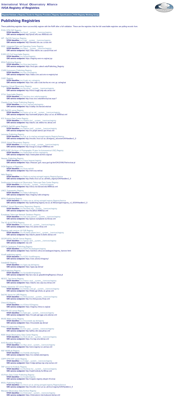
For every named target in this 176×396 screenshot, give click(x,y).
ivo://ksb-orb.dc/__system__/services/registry (38, 337)
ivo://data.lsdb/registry (29, 193)
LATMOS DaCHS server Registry (14, 126)
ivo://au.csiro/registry (28, 72)
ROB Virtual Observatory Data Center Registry (19, 335)
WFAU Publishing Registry (11, 199)
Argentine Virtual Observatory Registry (16, 86)
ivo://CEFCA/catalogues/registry (33, 249)
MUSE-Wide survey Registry (12, 319)
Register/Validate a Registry (13, 15)
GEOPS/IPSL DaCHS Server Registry (16, 239)
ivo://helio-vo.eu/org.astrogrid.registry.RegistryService (41, 177)
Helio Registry (6, 174)
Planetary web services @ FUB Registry (17, 231)
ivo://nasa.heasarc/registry (30, 160)
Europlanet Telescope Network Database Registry (21, 215)
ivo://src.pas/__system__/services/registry (37, 329)
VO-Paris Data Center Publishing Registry (17, 375)
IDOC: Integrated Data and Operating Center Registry (22, 46)
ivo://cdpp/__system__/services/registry (36, 361)
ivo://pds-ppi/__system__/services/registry (37, 313)
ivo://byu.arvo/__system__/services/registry (37, 345)
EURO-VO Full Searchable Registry (15, 54)
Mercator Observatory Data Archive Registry (18, 391)
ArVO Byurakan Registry (11, 343)
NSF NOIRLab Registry (10, 351)
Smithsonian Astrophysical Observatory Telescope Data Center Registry (29, 182)
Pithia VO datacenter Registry (13, 327)
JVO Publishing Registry (11, 271)
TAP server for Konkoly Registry (14, 367)
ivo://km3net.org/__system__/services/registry (38, 209)
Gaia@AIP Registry (9, 263)
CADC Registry (7, 78)
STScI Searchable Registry (12, 94)
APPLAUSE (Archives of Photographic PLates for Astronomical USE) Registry (32, 150)
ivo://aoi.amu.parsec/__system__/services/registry (40, 217)
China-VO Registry (8, 303)
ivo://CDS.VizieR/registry (30, 257)
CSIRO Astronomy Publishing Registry (16, 70)
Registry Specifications (62, 15)
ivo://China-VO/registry (29, 305)
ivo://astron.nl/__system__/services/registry (37, 225)
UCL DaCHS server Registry (12, 110)
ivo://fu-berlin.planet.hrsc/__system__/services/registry (42, 233)
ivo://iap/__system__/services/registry (35, 40)
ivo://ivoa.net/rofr (27, 169)
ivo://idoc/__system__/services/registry (36, 48)
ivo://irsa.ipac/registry (28, 64)
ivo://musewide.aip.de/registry (32, 321)
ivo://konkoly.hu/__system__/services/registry (38, 369)
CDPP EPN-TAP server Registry (14, 359)
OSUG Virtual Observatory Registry (15, 142)
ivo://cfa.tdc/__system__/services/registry (37, 185)
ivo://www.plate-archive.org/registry (34, 153)
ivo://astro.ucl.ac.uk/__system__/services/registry (40, 112)
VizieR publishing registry (11, 255)
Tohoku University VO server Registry (16, 287)
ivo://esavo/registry (27, 56)
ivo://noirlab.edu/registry (29, 353)
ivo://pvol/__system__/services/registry (36, 32)
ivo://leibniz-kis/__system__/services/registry (38, 121)
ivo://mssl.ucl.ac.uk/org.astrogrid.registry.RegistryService (43, 385)
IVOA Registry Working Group (86, 15)
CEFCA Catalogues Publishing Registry (16, 247)
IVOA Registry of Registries (12, 167)
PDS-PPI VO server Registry (12, 311)
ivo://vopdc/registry (27, 377)
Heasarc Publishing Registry (12, 158)
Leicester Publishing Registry (12, 134)
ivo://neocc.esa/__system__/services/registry (38, 281)
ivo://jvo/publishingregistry (30, 273)
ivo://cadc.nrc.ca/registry (30, 80)
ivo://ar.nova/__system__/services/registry (37, 88)
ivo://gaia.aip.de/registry (29, 265)
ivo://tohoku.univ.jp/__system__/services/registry (39, 289)
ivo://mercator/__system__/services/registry (37, 393)
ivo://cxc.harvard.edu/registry (31, 104)
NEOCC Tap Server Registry (12, 279)
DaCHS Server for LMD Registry (14, 295)
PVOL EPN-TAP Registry (11, 30)
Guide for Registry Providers (39, 15)
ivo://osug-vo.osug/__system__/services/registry (39, 145)
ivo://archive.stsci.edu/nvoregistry (33, 96)
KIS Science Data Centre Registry (14, 118)
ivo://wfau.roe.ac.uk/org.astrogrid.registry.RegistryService (43, 201)
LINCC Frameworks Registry (12, 191)
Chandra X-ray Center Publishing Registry (17, 102)
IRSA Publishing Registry (11, 62)
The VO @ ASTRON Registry (13, 223)
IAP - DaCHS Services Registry (13, 38)
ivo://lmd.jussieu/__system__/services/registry (38, 297)
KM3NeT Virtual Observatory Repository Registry (20, 206)
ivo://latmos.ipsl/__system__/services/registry (38, 128)
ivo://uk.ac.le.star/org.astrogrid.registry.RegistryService (42, 136)
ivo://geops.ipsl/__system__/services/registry (38, 241)
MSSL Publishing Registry (11, 383)
